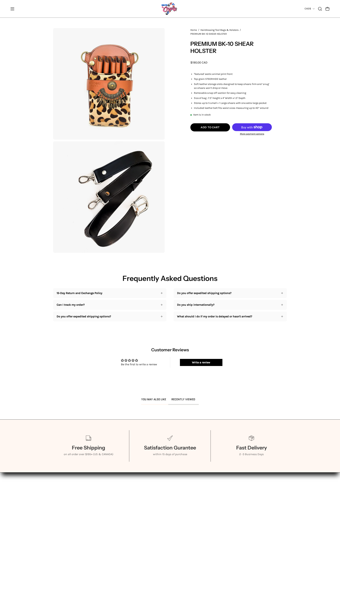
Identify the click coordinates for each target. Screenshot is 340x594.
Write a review (201, 362)
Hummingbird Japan (66, 516)
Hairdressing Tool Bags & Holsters (219, 29)
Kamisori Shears (64, 510)
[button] (320, 9)
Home (193, 29)
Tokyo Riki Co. (62, 528)
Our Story (59, 498)
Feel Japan (59, 522)
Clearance (59, 545)
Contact (58, 551)
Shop (56, 504)
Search (105, 493)
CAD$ (308, 8)
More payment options (252, 133)
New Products (62, 539)
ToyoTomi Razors (64, 533)
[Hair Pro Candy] (170, 9)
